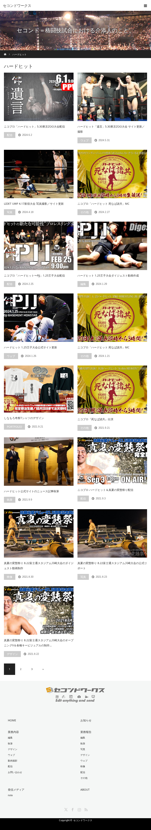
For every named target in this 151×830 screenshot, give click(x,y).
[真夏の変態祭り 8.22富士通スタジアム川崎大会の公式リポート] (112, 533)
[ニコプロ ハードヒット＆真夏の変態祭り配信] (112, 460)
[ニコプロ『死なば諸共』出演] (112, 389)
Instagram (79, 809)
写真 (9, 212)
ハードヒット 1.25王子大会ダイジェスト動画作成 (108, 275)
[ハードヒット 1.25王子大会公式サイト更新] (39, 317)
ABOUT (85, 789)
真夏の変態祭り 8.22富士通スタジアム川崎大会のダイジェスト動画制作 (39, 565)
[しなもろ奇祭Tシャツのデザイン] (39, 389)
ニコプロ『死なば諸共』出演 (95, 419)
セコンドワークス (82, 820)
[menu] (145, 5)
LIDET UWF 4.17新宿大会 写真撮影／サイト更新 (34, 203)
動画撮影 (12, 760)
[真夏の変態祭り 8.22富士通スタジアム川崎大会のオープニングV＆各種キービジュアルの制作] (39, 610)
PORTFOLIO (14, 426)
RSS (85, 809)
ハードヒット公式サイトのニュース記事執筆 (31, 491)
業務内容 (13, 732)
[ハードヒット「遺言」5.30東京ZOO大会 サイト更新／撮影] (112, 97)
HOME (12, 720)
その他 (84, 212)
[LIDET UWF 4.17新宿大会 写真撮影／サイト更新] (39, 174)
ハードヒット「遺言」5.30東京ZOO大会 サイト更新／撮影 (111, 129)
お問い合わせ (15, 772)
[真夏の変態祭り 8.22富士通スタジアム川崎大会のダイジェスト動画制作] (39, 533)
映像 (9, 577)
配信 (9, 135)
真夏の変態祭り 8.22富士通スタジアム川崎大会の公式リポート (112, 565)
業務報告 (85, 732)
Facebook (72, 809)
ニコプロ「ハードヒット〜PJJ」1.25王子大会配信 (34, 275)
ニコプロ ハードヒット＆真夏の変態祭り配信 (105, 490)
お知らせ (85, 720)
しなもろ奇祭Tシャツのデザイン (24, 418)
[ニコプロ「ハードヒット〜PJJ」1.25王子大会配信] (39, 246)
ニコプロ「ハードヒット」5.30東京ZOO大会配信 (34, 126)
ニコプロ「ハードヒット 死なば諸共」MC (103, 203)
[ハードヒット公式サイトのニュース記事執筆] (39, 461)
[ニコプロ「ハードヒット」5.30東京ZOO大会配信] (39, 97)
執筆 (9, 500)
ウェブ (84, 140)
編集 (83, 284)
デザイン (12, 654)
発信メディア (16, 789)
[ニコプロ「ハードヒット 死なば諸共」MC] (112, 174)
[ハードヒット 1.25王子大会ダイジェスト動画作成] (112, 246)
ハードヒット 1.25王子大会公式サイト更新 (30, 347)
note (10, 795)
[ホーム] (5, 51)
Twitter (65, 809)
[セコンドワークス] (69, 5)
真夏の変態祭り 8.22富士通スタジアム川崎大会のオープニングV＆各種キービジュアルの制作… (39, 642)
